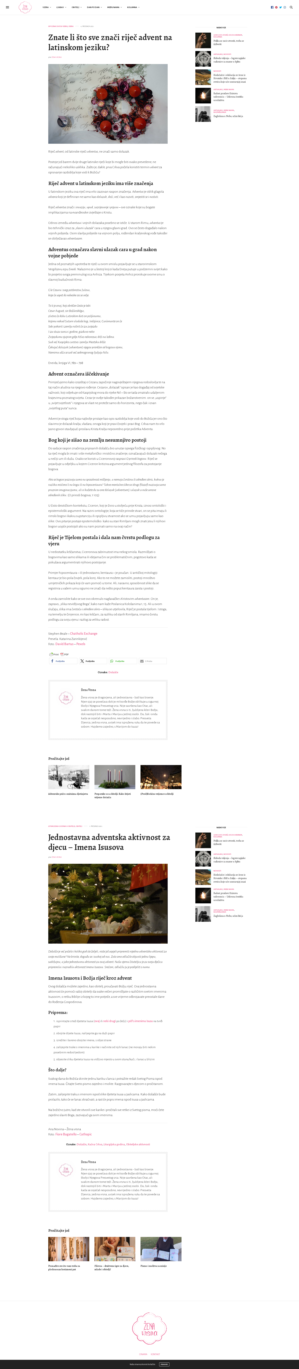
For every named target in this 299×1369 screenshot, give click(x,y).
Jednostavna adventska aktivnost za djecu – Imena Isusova (109, 842)
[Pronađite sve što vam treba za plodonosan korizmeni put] (68, 1249)
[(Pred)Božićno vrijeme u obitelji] (161, 777)
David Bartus (64, 644)
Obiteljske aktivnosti (138, 1144)
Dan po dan (93, 7)
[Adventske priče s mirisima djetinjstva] (68, 777)
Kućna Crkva (95, 1144)
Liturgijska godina (114, 1144)
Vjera (46, 7)
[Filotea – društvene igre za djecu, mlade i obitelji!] (114, 1249)
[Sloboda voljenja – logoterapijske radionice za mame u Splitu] (204, 59)
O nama (143, 1354)
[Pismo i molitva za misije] (161, 1249)
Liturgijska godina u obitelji (61, 826)
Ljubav (60, 7)
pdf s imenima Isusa (140, 1021)
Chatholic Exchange (83, 633)
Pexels (80, 644)
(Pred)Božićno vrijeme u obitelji (157, 794)
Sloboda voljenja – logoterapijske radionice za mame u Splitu (230, 60)
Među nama (113, 7)
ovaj (97, 1021)
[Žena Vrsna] (25, 7)
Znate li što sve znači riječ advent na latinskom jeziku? (110, 42)
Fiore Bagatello (66, 1134)
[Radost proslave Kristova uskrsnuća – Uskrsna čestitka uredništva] (204, 95)
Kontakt (155, 1354)
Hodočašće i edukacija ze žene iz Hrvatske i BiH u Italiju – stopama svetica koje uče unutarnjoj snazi (230, 78)
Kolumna (132, 7)
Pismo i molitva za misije (154, 1266)
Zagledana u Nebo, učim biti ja (228, 116)
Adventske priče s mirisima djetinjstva (68, 794)
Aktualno (218, 54)
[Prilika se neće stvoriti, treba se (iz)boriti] (204, 40)
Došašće (113, 672)
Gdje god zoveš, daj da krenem (228, 35)
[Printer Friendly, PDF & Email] (59, 654)
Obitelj (75, 7)
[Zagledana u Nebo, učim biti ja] (204, 114)
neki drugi (109, 1021)
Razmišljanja (220, 112)
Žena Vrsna (57, 57)
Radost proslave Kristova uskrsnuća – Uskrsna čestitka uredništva (228, 97)
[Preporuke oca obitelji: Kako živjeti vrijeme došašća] (114, 777)
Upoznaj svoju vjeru (58, 26)
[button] (63, 661)
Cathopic (85, 1134)
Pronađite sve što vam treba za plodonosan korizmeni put (64, 1267)
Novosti (227, 54)
